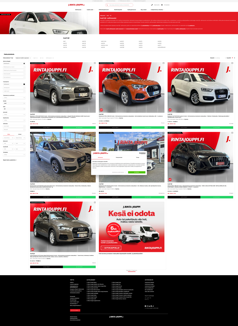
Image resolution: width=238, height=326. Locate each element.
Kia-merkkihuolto (149, 289)
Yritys (72, 280)
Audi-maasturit (120, 28)
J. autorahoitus (145, 25)
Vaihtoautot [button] (50, 58)
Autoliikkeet (91, 280)
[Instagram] (147, 306)
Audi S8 (159, 43)
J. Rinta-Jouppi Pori (116, 284)
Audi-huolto (160, 28)
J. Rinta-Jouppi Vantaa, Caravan (119, 298)
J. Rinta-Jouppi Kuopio (92, 297)
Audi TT (159, 45)
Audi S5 (140, 47)
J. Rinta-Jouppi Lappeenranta (93, 300)
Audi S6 (159, 41)
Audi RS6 (122, 47)
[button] (10, 160)
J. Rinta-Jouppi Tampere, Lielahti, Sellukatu (122, 295)
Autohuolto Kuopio (149, 284)
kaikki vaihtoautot (180, 28)
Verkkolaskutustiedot (75, 292)
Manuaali (6, 129)
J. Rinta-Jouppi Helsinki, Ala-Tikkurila (95, 284)
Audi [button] (36, 58)
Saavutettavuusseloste (75, 320)
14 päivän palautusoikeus (76, 290)
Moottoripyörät (7, 73)
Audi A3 (65, 45)
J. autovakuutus (156, 25)
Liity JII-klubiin (74, 310)
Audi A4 (65, 47)
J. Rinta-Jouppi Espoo (92, 282)
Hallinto (72, 282)
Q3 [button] (42, 58)
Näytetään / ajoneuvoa (131, 270)
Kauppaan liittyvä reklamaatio (77, 289)
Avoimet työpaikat (74, 284)
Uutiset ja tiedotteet (74, 298)
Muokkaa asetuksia (118, 172)
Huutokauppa (73, 303)
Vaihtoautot (102, 15)
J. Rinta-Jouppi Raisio (116, 287)
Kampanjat (72, 296)
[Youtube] (151, 306)
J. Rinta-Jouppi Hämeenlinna (93, 289)
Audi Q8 (122, 43)
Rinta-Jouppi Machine (75, 305)
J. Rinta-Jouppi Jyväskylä (92, 293)
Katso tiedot (46, 127)
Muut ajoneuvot (7, 77)
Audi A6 (84, 43)
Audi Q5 (103, 47)
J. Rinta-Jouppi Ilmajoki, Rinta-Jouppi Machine (97, 291)
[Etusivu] (76, 5)
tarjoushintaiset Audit (132, 28)
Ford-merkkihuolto (149, 287)
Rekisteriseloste (73, 316)
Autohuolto (149, 280)
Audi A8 (84, 47)
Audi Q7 (122, 41)
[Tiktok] (153, 306)
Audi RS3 (122, 45)
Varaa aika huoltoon (149, 291)
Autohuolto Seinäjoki (150, 286)
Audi (108, 15)
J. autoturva (191, 25)
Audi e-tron (103, 41)
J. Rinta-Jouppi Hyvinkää (92, 287)
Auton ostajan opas (74, 301)
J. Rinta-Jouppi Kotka (91, 295)
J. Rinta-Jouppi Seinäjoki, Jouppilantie (120, 291)
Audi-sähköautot (161, 47)
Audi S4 (140, 45)
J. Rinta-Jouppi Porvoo (117, 286)
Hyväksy (136, 172)
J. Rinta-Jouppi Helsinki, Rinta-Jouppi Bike (96, 286)
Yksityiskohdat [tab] (119, 157)
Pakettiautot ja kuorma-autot (10, 70)
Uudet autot (6, 91)
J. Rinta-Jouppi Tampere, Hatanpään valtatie (122, 293)
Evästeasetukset (73, 318)
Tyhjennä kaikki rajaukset (24, 58)
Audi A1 (65, 43)
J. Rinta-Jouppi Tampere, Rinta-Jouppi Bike (122, 297)
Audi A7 (84, 45)
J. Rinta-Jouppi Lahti (91, 298)
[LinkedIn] (149, 306)
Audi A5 (84, 41)
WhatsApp (79, 127)
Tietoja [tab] (137, 157)
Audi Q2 (103, 43)
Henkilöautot (6, 63)
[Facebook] (145, 306)
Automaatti (6, 126)
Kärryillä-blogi (73, 300)
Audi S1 (140, 41)
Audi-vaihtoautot (110, 28)
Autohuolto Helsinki (149, 282)
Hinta (8, 134)
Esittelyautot (6, 87)
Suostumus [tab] (100, 157)
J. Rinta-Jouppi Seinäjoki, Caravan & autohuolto (122, 289)
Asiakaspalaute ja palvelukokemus (74, 287)
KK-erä (19, 134)
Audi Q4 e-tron (104, 45)
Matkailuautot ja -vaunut (9, 66)
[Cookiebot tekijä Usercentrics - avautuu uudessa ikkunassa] (140, 153)
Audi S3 (140, 43)
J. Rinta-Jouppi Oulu (116, 282)
